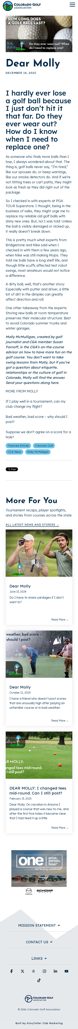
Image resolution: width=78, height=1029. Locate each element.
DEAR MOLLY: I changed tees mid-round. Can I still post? (37, 790)
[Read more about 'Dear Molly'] (39, 553)
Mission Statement (37, 925)
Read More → (60, 619)
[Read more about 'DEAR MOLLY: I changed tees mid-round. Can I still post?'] (39, 755)
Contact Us (37, 942)
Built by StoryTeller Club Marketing (39, 1023)
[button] (72, 4)
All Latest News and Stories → (32, 524)
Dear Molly (19, 586)
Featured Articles (18, 445)
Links (37, 958)
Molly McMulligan (38, 452)
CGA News (14, 452)
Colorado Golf (44, 445)
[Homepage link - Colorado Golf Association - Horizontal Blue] (39, 1000)
